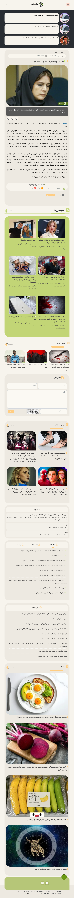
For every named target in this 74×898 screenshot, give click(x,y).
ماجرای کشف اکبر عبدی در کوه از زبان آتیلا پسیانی (50, 593)
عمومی (56, 52)
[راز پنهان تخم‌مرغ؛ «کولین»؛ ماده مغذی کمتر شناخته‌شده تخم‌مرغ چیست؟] (37, 694)
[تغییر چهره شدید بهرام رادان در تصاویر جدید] (64, 18)
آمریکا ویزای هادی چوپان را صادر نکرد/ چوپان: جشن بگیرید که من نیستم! (44, 561)
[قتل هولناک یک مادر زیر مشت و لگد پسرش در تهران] (15, 356)
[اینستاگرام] (42, 883)
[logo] (37, 4)
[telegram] (36, 184)
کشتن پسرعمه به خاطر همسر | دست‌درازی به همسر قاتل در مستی (59, 367)
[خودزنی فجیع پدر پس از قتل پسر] (37, 356)
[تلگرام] (47, 883)
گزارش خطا (38, 188)
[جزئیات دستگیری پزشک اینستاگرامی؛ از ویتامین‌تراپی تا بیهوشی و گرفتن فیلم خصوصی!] (22, 265)
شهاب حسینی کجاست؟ (28, 240)
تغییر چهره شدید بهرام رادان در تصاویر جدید (52, 570)
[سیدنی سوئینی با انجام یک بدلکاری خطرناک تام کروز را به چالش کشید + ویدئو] (51, 228)
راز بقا (66, 532)
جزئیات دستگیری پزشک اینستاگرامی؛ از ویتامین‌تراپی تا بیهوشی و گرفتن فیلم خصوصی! (24, 279)
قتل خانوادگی (50, 195)
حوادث (61, 52)
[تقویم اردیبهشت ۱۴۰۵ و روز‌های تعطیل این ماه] (37, 846)
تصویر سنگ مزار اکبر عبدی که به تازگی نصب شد (51, 588)
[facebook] (33, 184)
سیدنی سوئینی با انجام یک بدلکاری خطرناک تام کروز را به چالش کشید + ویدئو (42, 551)
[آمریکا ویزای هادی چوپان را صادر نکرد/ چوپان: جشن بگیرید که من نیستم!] (51, 265)
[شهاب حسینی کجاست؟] (22, 228)
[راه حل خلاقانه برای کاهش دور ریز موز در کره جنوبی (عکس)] (37, 796)
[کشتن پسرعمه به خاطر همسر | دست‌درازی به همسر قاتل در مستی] (59, 356)
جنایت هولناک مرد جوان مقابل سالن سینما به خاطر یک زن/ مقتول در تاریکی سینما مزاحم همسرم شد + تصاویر (52, 319)
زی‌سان (66, 525)
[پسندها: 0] (35, 188)
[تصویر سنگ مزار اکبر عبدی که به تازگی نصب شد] (22, 305)
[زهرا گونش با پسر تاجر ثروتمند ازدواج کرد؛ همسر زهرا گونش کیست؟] (64, 40)
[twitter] (30, 184)
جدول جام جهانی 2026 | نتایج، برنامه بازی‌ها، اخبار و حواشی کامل (49, 515)
